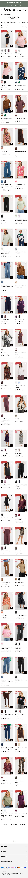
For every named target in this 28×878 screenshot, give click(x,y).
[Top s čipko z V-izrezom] (7, 470)
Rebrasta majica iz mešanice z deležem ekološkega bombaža (21, 219)
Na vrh (14, 841)
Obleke (3, 22)
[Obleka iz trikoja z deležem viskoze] (21, 338)
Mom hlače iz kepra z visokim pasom (7, 715)
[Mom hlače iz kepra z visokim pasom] (7, 700)
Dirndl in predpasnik (5, 453)
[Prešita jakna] (7, 338)
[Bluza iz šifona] (7, 766)
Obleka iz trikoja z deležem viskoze (20, 353)
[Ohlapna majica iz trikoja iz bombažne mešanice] (7, 632)
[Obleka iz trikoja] (21, 438)
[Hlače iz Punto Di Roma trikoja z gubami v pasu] (21, 632)
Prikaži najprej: (4, 25)
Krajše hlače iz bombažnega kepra (20, 152)
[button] (25, 9)
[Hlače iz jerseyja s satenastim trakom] (21, 766)
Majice (7, 22)
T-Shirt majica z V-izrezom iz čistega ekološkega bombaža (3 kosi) (6, 815)
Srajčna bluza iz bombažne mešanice (20, 386)
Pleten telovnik (18, 419)
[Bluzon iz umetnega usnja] (21, 270)
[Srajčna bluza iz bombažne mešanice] (21, 371)
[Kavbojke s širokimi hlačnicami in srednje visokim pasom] (7, 270)
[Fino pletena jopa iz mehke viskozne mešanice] (21, 71)
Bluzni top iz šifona (4, 151)
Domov (2, 14)
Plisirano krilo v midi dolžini (20, 615)
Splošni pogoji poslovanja (5, 873)
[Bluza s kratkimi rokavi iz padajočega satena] (21, 170)
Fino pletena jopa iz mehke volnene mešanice (20, 518)
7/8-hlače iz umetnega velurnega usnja (5, 583)
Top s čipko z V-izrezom (5, 485)
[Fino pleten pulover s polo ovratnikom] (21, 237)
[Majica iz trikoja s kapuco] (21, 39)
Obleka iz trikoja (18, 453)
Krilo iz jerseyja (18, 551)
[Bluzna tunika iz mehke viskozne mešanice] (7, 237)
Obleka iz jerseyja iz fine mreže (7, 518)
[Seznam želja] (23, 9)
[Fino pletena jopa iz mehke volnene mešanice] (21, 503)
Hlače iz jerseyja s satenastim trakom (21, 781)
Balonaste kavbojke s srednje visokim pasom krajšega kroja (7, 748)
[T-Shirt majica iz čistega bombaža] (21, 700)
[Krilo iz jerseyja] (21, 536)
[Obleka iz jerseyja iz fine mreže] (7, 503)
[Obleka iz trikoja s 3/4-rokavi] (7, 39)
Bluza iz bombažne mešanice (21, 118)
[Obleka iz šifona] (7, 371)
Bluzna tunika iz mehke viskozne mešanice (5, 252)
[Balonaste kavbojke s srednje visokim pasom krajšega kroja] (7, 733)
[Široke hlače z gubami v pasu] (21, 665)
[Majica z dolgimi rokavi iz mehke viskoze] (7, 70)
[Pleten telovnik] (21, 404)
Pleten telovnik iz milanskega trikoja (21, 748)
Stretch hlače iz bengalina (6, 551)
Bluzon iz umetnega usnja (20, 285)
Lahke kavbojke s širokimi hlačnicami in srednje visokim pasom (7, 186)
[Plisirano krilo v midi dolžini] (21, 601)
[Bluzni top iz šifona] (7, 137)
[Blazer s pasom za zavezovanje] (21, 799)
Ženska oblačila (7, 14)
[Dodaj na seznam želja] (11, 32)
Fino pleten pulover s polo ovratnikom (20, 252)
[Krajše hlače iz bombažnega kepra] (21, 137)
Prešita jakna (3, 352)
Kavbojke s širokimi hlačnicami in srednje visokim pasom (7, 286)
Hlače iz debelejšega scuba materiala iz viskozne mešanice (6, 420)
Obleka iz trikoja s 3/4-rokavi (6, 54)
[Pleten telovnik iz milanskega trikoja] (21, 733)
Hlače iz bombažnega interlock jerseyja (5, 320)
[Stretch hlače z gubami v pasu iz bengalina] (21, 470)
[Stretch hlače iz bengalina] (7, 536)
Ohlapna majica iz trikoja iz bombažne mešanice (6, 647)
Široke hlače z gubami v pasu (21, 680)
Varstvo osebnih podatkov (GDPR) (17, 873)
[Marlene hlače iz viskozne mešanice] (7, 204)
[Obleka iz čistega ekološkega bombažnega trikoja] (21, 305)
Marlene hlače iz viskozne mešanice (6, 219)
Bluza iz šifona (4, 780)
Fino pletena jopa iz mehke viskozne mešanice (20, 86)
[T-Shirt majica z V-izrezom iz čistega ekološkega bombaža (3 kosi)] (7, 799)
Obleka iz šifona (4, 385)
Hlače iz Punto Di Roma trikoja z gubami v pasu (21, 647)
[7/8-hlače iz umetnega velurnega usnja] (7, 568)
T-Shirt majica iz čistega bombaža (19, 715)
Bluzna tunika (3, 615)
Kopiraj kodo (18, 5)
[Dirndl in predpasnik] (7, 438)
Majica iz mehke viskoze (19, 582)
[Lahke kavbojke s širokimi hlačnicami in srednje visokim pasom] (7, 170)
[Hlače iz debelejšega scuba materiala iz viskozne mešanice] (7, 404)
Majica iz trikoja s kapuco (20, 54)
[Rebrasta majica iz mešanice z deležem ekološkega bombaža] (21, 204)
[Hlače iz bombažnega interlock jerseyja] (7, 305)
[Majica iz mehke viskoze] (21, 568)
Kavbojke (23, 22)
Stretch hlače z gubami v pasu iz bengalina (21, 485)
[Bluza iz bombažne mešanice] (21, 104)
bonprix (5, 871)
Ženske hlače (13, 22)
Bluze (19, 22)
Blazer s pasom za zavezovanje (21, 814)
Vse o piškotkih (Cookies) (5, 874)
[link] (5, 824)
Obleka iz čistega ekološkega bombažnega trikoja (20, 320)
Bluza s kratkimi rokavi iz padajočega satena (20, 185)
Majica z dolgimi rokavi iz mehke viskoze (6, 86)
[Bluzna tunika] (7, 601)
